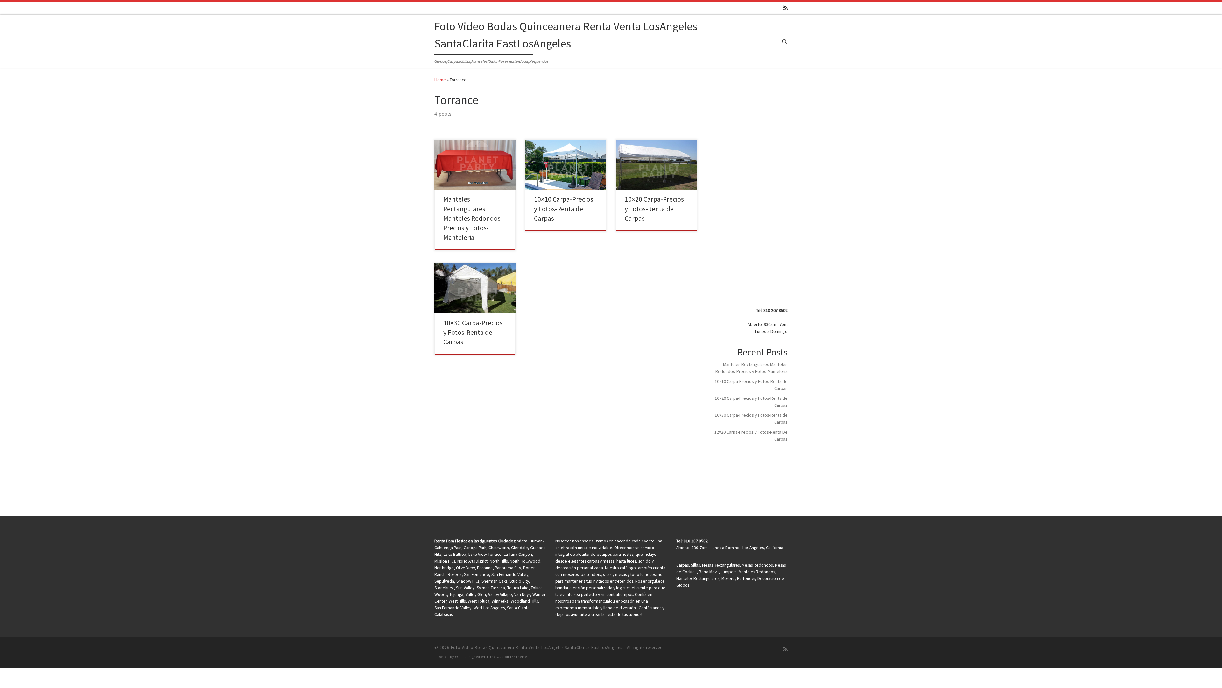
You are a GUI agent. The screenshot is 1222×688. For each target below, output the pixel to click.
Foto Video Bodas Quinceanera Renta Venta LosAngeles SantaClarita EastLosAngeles (536, 647)
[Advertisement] (750, 199)
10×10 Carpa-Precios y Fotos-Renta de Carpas (563, 209)
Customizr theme (512, 657)
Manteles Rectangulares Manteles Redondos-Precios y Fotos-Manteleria (473, 218)
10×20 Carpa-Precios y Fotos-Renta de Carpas (654, 209)
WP (457, 657)
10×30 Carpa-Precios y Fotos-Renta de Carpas (472, 332)
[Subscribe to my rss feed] (785, 7)
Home (440, 79)
